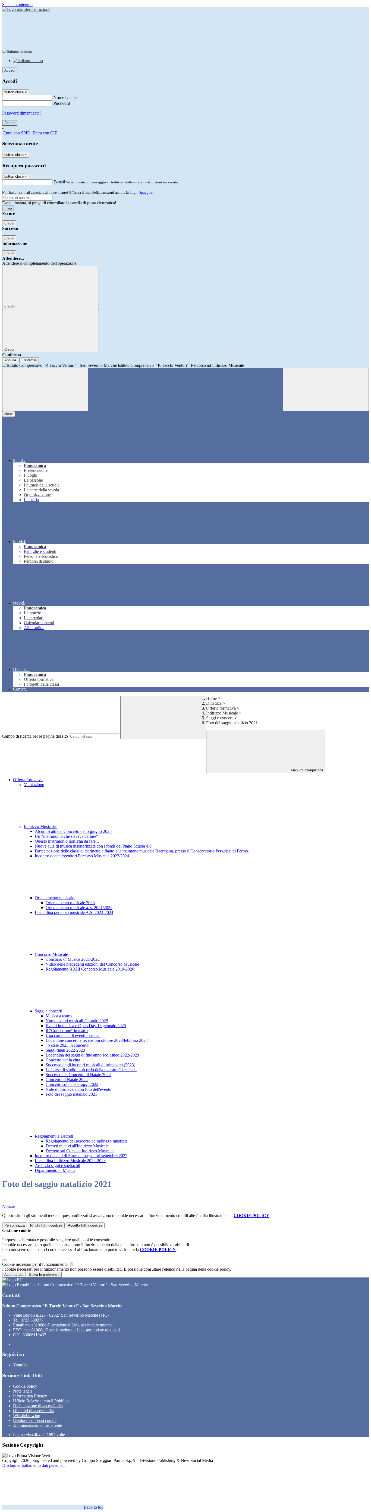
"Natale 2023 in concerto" (68, 1045)
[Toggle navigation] (45, 389)
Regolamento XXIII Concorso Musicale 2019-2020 (90, 969)
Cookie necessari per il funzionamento (35, 1264)
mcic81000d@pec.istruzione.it (71, 1330)
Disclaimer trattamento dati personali (33, 1465)
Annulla (10, 360)
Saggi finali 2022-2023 (65, 1050)
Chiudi (9, 223)
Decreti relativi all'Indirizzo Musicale (77, 1146)
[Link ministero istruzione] (26, 9)
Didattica (214, 703)
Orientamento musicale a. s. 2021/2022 (79, 907)
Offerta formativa (221, 708)
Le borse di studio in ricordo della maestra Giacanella (91, 1069)
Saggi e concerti (220, 718)
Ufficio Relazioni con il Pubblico (41, 1401)
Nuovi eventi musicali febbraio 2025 (77, 1020)
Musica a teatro (59, 1016)
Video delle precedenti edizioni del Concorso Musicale (92, 964)
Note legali (22, 1391)
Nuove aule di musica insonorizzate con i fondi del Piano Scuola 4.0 (93, 846)
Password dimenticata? (21, 113)
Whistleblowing (26, 1415)
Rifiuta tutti (46, 1225)
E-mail (59, 182)
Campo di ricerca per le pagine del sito (35, 736)
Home (211, 698)
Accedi (9, 70)
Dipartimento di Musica (55, 1170)
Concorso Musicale (52, 954)
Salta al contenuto (17, 4)
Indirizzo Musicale (222, 713)
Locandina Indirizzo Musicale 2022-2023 (70, 1160)
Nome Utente (65, 97)
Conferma (29, 360)
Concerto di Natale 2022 (67, 1079)
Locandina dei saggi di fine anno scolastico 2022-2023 (92, 1055)
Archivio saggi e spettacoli (57, 1165)
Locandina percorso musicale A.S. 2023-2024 (74, 912)
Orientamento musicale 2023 (70, 902)
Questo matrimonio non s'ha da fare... (67, 841)
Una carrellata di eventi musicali (73, 1035)
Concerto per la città (63, 1060)
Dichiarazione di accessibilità (38, 1405)
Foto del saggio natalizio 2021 (71, 1094)
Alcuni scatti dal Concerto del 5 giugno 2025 (73, 831)
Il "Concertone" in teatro (67, 1030)
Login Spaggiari (141, 192)
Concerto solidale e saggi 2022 (72, 1084)
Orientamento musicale (55, 897)
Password (62, 103)
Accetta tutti (85, 1225)
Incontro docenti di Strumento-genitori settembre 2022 (81, 1155)
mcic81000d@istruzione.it (70, 1325)
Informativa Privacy (30, 1396)
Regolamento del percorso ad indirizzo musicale (87, 1141)
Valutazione (34, 784)
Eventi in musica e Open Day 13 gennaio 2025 (86, 1025)
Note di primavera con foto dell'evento (78, 1089)
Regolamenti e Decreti (54, 1136)
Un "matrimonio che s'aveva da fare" (66, 836)
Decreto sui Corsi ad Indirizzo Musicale (80, 1150)
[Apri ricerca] (326, 389)
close (8, 414)
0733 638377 (32, 1320)
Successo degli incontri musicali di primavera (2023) (90, 1065)
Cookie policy (25, 1386)
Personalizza (14, 1225)
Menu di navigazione (306, 770)
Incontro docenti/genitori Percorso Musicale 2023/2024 (82, 856)
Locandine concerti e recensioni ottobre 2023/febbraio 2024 (97, 1040)
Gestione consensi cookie (34, 1420)
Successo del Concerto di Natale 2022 (78, 1074)
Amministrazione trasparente (37, 1425)
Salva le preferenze (44, 1275)
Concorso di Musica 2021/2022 (73, 959)
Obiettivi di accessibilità (33, 1410)
